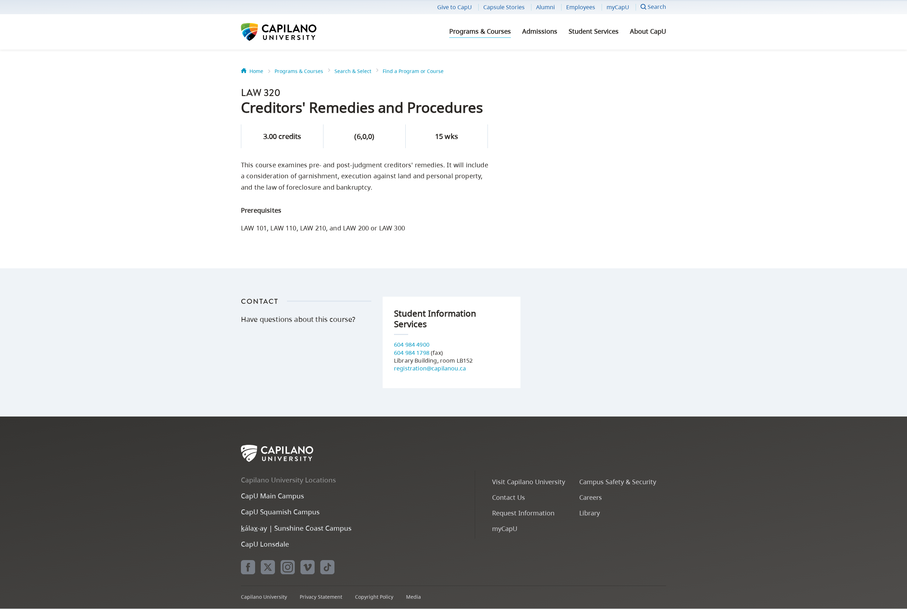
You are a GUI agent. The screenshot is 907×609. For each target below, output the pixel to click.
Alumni (545, 7)
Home (256, 71)
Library (589, 512)
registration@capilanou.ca (430, 368)
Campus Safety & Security (617, 481)
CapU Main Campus (272, 496)
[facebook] (248, 567)
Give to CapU (454, 7)
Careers (590, 497)
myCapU (618, 7)
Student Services (594, 31)
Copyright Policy (374, 596)
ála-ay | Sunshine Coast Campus (296, 528)
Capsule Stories (504, 7)
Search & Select (352, 71)
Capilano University (297, 32)
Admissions (539, 31)
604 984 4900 (411, 344)
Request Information (523, 512)
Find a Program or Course (413, 71)
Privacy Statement (321, 596)
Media (413, 596)
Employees (580, 7)
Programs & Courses (480, 31)
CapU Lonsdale (265, 544)
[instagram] (288, 567)
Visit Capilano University (528, 481)
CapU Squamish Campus (280, 511)
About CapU (648, 31)
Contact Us (508, 497)
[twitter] (268, 567)
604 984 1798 (411, 353)
